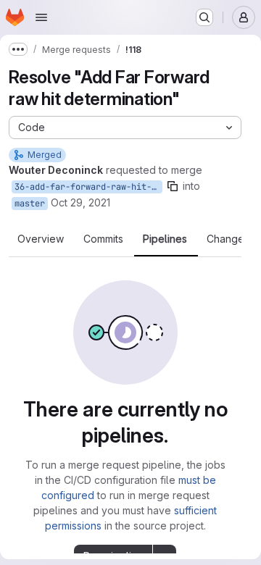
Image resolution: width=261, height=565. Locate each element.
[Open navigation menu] (41, 17)
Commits (103, 239)
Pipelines (165, 239)
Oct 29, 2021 (80, 202)
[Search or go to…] (204, 17)
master (29, 203)
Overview (40, 239)
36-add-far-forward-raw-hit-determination (88, 187)
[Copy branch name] (172, 186)
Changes (228, 239)
